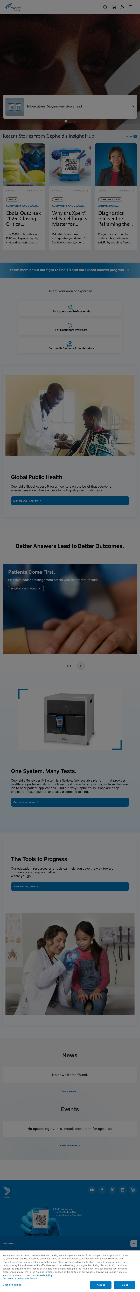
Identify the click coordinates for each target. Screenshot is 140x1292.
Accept (101, 1284)
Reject (124, 1284)
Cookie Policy (44, 1275)
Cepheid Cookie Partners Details (20, 1278)
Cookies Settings (12, 1284)
